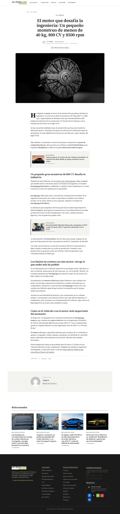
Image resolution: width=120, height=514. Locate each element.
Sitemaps (65, 500)
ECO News (62, 2)
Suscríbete (72, 2)
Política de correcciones (70, 479)
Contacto (65, 470)
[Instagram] (102, 495)
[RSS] (98, 495)
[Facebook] (89, 495)
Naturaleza (45, 473)
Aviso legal (66, 482)
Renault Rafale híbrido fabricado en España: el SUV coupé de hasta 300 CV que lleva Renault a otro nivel (66, 227)
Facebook (44, 358)
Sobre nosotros (67, 473)
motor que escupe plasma (66, 181)
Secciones (33, 2)
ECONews (66, 494)
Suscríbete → (93, 477)
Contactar (44, 2)
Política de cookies (68, 488)
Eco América (34, 12)
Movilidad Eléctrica (47, 479)
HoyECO (53, 2)
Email (49, 358)
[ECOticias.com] (19, 2)
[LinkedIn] (89, 499)
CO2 (43, 482)
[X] (93, 495)
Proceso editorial (59, 41)
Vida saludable (46, 494)
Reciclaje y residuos (47, 488)
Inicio (28, 12)
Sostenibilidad (46, 485)
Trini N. (51, 41)
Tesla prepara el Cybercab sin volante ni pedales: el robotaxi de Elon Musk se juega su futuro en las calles (67, 159)
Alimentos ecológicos (48, 491)
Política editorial (68, 476)
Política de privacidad (69, 485)
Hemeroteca (66, 497)
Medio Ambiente (47, 470)
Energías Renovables (48, 476)
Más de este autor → (50, 383)
